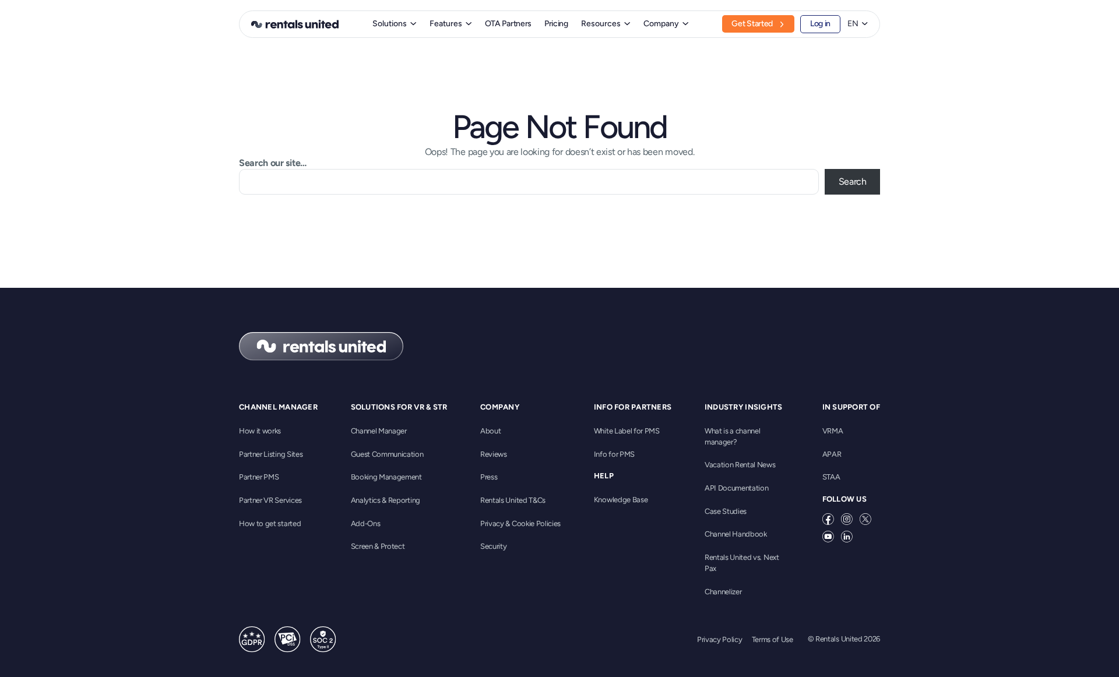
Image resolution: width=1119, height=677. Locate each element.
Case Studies (726, 511)
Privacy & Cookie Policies (520, 523)
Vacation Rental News (740, 464)
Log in (820, 24)
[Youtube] (828, 536)
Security (493, 546)
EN (852, 24)
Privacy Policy (720, 639)
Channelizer (723, 591)
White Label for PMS (627, 430)
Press (488, 477)
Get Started (751, 24)
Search (853, 181)
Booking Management (386, 477)
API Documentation (737, 488)
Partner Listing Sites (270, 454)
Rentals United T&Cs (513, 500)
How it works (260, 430)
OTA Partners (508, 24)
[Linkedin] (847, 536)
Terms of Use (772, 639)
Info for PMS (614, 454)
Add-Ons (366, 523)
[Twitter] (865, 519)
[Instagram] (847, 519)
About (490, 430)
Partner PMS (259, 477)
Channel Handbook (736, 534)
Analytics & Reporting (385, 500)
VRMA (832, 430)
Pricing (556, 24)
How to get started (270, 523)
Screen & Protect (378, 546)
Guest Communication (387, 454)
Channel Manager (379, 430)
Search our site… (273, 162)
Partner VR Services (270, 500)
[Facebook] (828, 519)
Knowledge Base (621, 499)
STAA (831, 477)
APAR (832, 454)
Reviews (493, 454)
